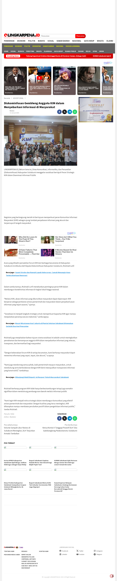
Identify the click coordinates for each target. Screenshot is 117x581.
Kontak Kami (43, 551)
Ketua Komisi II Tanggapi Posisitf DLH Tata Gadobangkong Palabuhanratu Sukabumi (60, 428)
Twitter (81, 551)
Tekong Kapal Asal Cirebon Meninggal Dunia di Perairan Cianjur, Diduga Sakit (42, 56)
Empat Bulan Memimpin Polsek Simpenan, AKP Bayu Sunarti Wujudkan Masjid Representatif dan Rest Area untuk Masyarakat (29, 561)
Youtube (81, 554)
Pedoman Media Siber (12, 555)
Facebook (65, 551)
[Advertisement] (58, 16)
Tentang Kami (9, 551)
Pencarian (80, 36)
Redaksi (24, 551)
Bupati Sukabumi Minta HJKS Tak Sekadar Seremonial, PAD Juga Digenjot (40, 485)
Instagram (99, 551)
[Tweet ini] (64, 112)
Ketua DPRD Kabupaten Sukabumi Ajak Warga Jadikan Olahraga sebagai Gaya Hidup (15, 462)
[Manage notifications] (111, 576)
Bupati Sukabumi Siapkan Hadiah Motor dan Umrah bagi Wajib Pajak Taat (40, 462)
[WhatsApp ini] (75, 112)
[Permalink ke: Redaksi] (6, 111)
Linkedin (64, 554)
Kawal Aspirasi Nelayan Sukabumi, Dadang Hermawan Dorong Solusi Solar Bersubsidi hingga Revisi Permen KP (65, 487)
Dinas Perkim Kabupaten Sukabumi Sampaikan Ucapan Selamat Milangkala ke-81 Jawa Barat (15, 486)
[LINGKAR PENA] (22, 36)
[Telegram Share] (69, 112)
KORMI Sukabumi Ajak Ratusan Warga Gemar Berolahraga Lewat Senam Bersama (65, 462)
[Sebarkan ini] (59, 112)
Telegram (99, 554)
